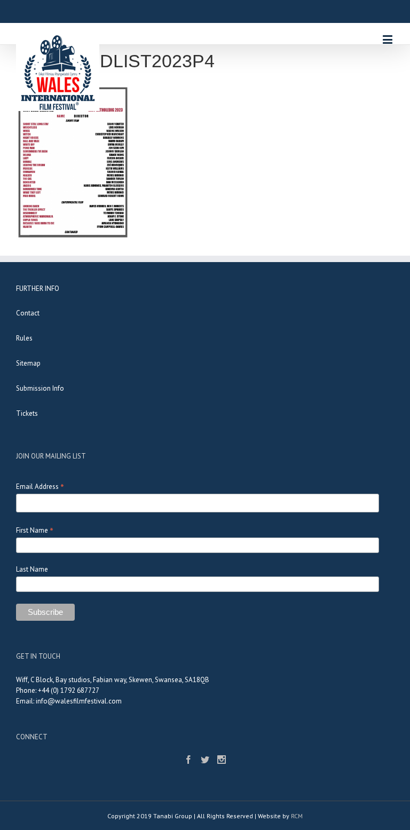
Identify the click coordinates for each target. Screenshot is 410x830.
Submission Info (40, 388)
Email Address (40, 486)
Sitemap (28, 363)
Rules (24, 338)
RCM (297, 816)
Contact (28, 313)
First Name (34, 530)
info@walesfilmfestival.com (79, 701)
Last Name (32, 569)
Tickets (27, 413)
